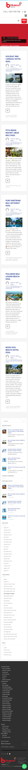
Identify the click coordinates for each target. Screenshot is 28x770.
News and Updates (8, 622)
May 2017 (6, 570)
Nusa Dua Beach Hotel (14, 407)
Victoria (4, 677)
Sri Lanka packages (6, 716)
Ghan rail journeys (8, 608)
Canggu (8, 115)
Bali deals (9, 406)
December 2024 (7, 539)
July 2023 (6, 549)
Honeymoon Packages (7, 698)
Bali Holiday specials (10, 332)
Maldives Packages (6, 707)
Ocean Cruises (5, 726)
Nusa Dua (8, 407)
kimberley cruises (8, 617)
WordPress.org (7, 654)
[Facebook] (23, 12)
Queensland (5, 672)
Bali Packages (5, 685)
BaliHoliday (15, 185)
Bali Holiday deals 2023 (9, 591)
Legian (16, 332)
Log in (5, 647)
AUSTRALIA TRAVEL (5, 666)
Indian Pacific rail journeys (10, 610)
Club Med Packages (6, 687)
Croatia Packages (6, 690)
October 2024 (7, 544)
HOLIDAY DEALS (4, 681)
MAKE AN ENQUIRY (6, 743)
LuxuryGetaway (9, 259)
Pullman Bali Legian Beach (11, 333)
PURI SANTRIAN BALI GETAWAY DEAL (13, 203)
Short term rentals (8, 629)
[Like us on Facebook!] (7, 754)
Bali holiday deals (10, 331)
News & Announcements (10, 619)
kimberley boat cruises (9, 615)
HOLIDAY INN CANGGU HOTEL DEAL (13, 59)
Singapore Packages (7, 714)
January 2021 (7, 558)
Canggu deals (14, 115)
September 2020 (8, 561)
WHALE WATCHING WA (9, 639)
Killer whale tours (8, 612)
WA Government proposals (10, 634)
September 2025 (8, 535)
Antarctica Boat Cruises (9, 584)
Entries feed (6, 650)
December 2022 (7, 551)
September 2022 (8, 554)
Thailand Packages (6, 718)
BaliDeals (11, 185)
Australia (4, 683)
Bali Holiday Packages (15, 69)
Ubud (20, 185)
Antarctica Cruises (8, 586)
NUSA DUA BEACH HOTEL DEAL (12, 350)
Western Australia (6, 679)
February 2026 (7, 530)
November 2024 (8, 542)
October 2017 (7, 566)
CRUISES (6, 605)
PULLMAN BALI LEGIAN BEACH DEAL (13, 276)
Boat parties (7, 600)
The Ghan (4, 735)
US (24, 20)
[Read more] (8, 112)
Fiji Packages (5, 696)
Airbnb (5, 579)
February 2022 (7, 556)
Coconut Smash (18, 766)
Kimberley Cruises (6, 730)
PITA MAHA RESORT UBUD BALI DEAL (12, 133)
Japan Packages (5, 701)
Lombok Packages (6, 703)
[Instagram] (25, 12)
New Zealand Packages (7, 711)
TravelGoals (14, 260)
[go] (24, 421)
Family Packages (6, 694)
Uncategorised (9, 71)
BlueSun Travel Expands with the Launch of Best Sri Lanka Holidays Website (16, 431)
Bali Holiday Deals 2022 (9, 588)
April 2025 (6, 537)
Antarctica (6, 581)
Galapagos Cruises (6, 731)
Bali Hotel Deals (16, 70)
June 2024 (6, 546)
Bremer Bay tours (8, 603)
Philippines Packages (7, 713)
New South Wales (6, 668)
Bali (7, 185)
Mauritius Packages (6, 709)
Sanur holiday (9, 260)
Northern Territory (6, 670)
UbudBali (7, 187)
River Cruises (5, 728)
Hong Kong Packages (7, 700)
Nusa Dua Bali (7, 624)
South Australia (5, 674)
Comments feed (8, 652)
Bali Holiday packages (16, 406)
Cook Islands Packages (7, 689)
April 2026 (6, 527)
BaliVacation (11, 257)
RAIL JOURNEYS (4, 733)
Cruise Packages (6, 692)
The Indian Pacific (6, 737)
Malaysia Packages (6, 705)
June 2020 (6, 563)
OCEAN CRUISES (8, 627)
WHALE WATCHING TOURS (10, 636)
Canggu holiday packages (11, 116)
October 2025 (7, 532)
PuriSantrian (15, 259)
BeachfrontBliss (18, 257)
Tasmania (4, 676)
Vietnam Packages (6, 720)
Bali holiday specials (8, 596)
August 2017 (7, 568)
